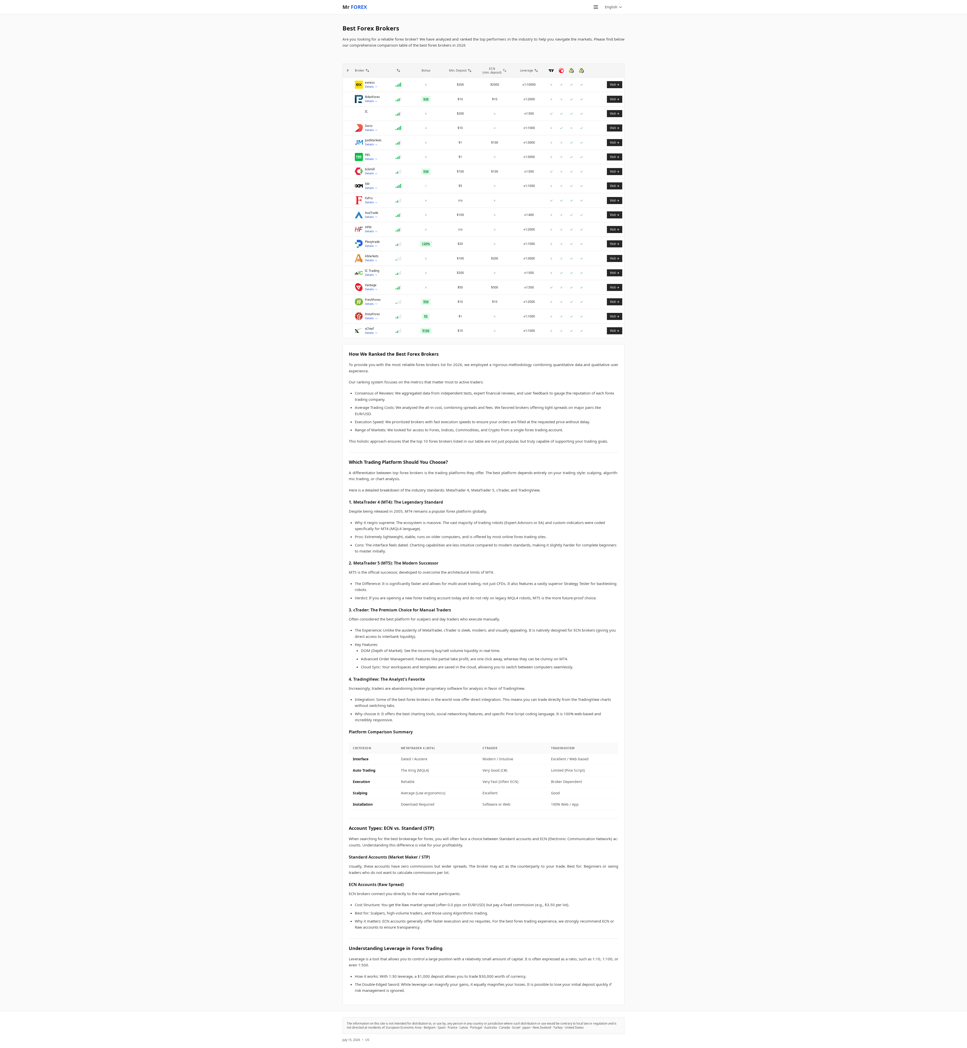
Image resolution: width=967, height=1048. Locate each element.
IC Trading (372, 271)
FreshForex (373, 300)
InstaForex (372, 314)
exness (370, 83)
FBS (367, 155)
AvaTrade (371, 213)
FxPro (369, 198)
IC (366, 112)
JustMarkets (373, 140)
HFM (368, 227)
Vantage (370, 285)
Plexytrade (372, 242)
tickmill (370, 169)
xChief (369, 329)
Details (369, 86)
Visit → (614, 84)
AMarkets (371, 256)
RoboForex (372, 97)
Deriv (368, 126)
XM (367, 184)
